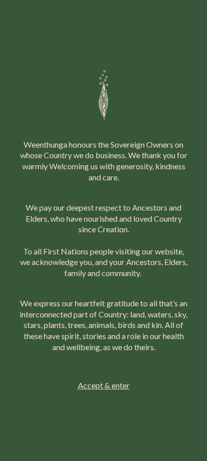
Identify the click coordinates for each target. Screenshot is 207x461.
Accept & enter (104, 385)
